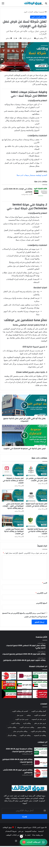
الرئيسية (42, 12)
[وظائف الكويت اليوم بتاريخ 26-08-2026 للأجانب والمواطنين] (24, 685)
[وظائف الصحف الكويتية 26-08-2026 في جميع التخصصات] (9, 694)
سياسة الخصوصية (31, 831)
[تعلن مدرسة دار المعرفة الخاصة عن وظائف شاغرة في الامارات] (13, 470)
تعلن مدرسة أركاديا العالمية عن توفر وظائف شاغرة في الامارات (37, 531)
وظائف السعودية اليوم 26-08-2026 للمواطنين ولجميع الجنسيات (19, 750)
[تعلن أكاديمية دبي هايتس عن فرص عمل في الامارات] (36, 470)
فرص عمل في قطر (40, 723)
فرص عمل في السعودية (39, 719)
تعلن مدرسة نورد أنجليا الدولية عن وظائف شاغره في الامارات (36, 505)
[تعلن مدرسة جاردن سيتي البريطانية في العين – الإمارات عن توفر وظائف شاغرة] (13, 495)
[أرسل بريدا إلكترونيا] (35, 38)
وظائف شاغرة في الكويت (38, 731)
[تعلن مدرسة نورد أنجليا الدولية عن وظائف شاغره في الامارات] (36, 495)
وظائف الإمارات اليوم (31, 12)
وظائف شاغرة (12, 727)
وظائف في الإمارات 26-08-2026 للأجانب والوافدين (17, 190)
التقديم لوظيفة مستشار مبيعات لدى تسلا (32, 175)
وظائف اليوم (39, 38)
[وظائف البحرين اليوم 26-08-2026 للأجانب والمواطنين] (9, 676)
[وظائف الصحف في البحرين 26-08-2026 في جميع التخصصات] (40, 694)
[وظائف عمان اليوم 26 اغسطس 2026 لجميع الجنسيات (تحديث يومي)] (9, 685)
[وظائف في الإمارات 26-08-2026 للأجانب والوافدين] (40, 191)
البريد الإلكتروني (41, 593)
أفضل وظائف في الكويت (38, 711)
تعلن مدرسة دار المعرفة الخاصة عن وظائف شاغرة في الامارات (13, 480)
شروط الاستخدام (11, 831)
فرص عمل (20, 715)
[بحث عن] (46, 4)
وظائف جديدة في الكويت (27, 727)
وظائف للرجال (12, 735)
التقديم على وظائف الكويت (20, 711)
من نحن (20, 831)
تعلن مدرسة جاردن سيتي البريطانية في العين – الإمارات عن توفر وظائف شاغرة (13, 506)
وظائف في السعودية (40, 735)
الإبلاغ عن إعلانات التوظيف (14, 835)
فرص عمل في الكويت (21, 719)
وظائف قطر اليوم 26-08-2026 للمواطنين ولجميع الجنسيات (17, 761)
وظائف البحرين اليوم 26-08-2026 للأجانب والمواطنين (17, 771)
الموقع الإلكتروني (41, 603)
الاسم (44, 583)
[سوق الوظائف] (33, 3)
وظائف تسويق (41, 727)
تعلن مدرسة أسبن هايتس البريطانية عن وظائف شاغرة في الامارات (14, 531)
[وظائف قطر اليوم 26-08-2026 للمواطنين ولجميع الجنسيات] (24, 676)
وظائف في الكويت (25, 735)
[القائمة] (3, 4)
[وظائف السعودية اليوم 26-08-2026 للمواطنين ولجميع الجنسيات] (40, 676)
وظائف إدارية (27, 723)
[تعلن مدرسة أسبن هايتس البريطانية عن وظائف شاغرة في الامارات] (13, 521)
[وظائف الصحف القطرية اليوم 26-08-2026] (24, 694)
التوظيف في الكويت (40, 715)
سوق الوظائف (7, 827)
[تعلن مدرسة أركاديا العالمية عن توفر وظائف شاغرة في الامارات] (36, 521)
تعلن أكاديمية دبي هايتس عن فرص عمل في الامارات (36, 479)
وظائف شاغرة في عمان (20, 731)
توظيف (29, 715)
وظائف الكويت (15, 723)
